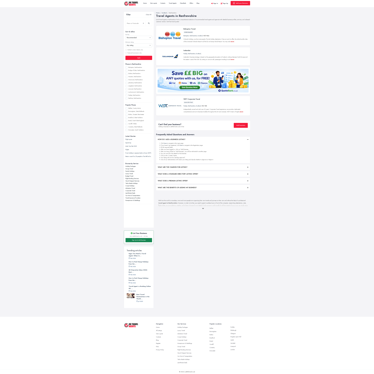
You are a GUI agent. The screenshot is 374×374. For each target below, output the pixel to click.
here (165, 143)
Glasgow (233, 333)
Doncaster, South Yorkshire (135, 130)
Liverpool (233, 346)
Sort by (127, 34)
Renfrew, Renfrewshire (134, 98)
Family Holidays (129, 171)
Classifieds (183, 3)
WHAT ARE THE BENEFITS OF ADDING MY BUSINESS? (177, 187)
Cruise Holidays (129, 186)
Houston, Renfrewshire (134, 77)
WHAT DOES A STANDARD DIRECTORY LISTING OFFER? (178, 174)
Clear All (148, 15)
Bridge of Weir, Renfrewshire (136, 70)
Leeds (232, 340)
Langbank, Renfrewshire (135, 86)
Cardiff (212, 344)
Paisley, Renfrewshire (134, 95)
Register (158, 343)
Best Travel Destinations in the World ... (142, 296)
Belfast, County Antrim (134, 108)
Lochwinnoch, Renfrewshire (136, 92)
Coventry (212, 348)
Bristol (211, 341)
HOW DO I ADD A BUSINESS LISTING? (171, 139)
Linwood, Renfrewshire (134, 89)
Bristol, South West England (136, 121)
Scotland (200, 36)
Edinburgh (233, 330)
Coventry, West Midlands (135, 127)
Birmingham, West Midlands (136, 111)
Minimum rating (129, 42)
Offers (191, 3)
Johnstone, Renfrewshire (135, 83)
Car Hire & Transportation (132, 195)
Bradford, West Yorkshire (135, 118)
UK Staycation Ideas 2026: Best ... (138, 271)
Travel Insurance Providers (132, 198)
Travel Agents (172, 3)
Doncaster (212, 351)
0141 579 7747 (188, 102)
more (232, 42)
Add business (240, 125)
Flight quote (128, 139)
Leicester (233, 343)
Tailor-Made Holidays (131, 183)
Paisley (185, 54)
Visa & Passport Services (132, 181)
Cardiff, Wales (132, 124)
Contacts (162, 3)
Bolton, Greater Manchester (136, 114)
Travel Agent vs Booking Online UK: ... (140, 287)
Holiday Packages (130, 166)
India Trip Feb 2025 (131, 146)
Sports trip (128, 143)
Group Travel (129, 169)
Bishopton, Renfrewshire (135, 67)
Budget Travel (129, 176)
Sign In (215, 3)
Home (145, 3)
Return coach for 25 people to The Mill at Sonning (138, 156)
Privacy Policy (160, 350)
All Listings (159, 330)
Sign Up (225, 3)
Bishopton (186, 36)
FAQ (157, 347)
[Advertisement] (138, 214)
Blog (198, 3)
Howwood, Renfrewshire (135, 80)
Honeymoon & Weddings (132, 200)
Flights (127, 150)
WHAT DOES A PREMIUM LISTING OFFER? (173, 181)
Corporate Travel (130, 191)
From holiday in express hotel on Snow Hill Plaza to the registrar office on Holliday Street (138, 153)
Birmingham (213, 331)
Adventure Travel (130, 188)
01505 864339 (188, 32)
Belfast (211, 328)
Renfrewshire (193, 36)
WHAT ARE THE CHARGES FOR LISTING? (172, 167)
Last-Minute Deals (130, 193)
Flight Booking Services (132, 178)
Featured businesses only (134, 53)
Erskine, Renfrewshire (134, 73)
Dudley (233, 327)
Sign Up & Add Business (139, 240)
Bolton (211, 335)
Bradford (212, 338)
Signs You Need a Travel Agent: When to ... (137, 255)
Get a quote (153, 3)
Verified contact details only (135, 50)
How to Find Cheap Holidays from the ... (138, 263)
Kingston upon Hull (236, 337)
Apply (138, 58)
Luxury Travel (129, 174)
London (233, 350)
